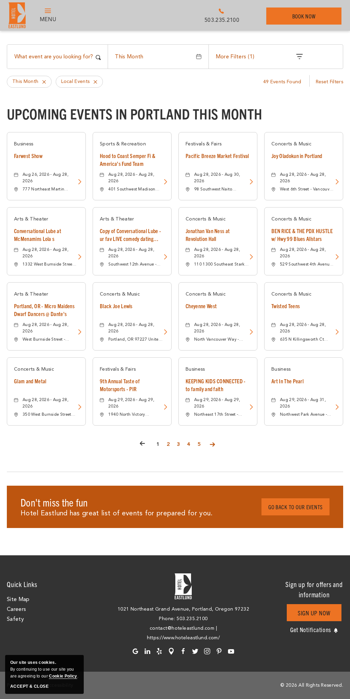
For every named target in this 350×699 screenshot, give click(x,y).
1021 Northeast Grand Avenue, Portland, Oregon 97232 (183, 609)
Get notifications (310, 629)
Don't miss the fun (54, 502)
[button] (295, 506)
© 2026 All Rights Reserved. (311, 685)
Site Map (18, 599)
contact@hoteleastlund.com (182, 628)
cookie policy (63, 676)
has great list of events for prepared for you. (117, 513)
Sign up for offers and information (314, 589)
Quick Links (22, 584)
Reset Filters (329, 81)
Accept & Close (29, 686)
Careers (16, 609)
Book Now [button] (307, 19)
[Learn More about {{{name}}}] (79, 182)
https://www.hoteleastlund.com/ (183, 637)
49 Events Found (282, 81)
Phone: (167, 618)
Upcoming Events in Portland (134, 113)
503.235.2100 (221, 20)
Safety (15, 619)
